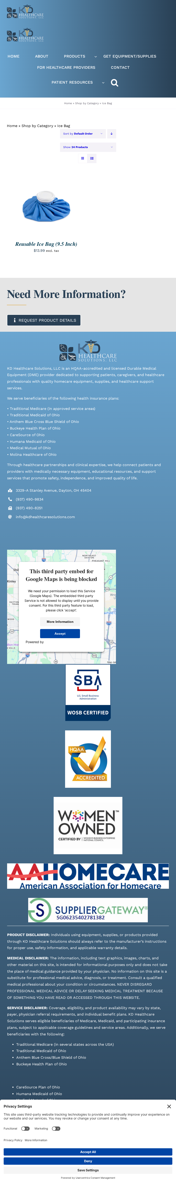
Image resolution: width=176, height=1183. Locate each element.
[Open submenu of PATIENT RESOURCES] (103, 82)
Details (20, 208)
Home (68, 103)
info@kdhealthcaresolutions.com (45, 517)
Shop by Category (87, 103)
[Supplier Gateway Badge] (88, 899)
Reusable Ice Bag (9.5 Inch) (46, 244)
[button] (119, 82)
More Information (60, 621)
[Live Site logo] (25, 6)
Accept (60, 633)
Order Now (42, 204)
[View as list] (91, 158)
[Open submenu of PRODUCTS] (95, 56)
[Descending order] (111, 133)
